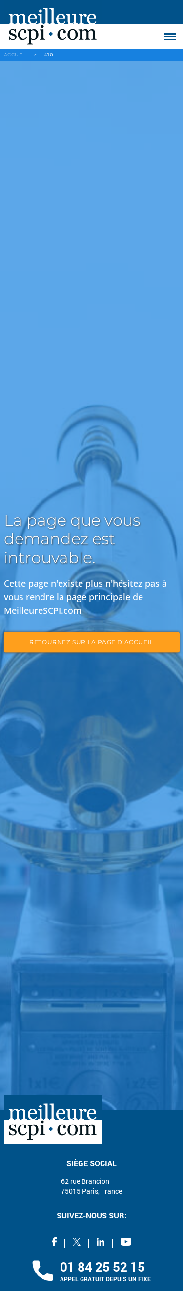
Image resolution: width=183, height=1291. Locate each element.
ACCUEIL (16, 55)
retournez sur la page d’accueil (91, 642)
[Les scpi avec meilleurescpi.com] (53, 24)
